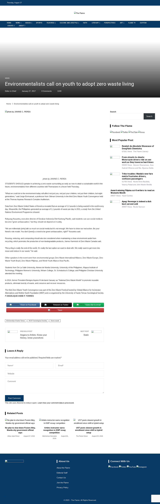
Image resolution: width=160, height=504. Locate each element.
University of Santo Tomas (16, 321)
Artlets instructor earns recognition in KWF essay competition (54, 430)
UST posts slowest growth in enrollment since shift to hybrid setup (88, 430)
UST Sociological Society (38, 321)
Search (113, 112)
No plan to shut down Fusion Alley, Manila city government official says (20, 430)
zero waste (55, 321)
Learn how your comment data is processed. (56, 403)
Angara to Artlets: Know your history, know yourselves (33, 335)
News (7, 78)
